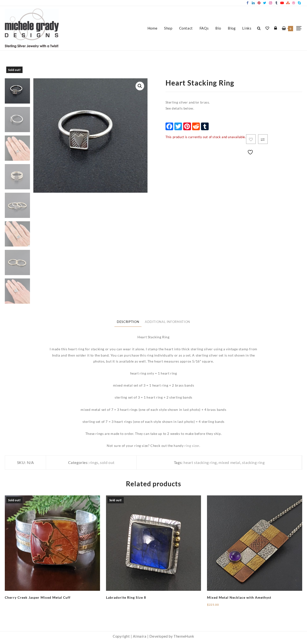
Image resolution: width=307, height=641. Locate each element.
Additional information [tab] (167, 322)
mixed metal (229, 462)
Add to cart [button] (216, 606)
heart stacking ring (200, 462)
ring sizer (191, 446)
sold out (107, 462)
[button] (140, 86)
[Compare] (263, 139)
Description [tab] (128, 322)
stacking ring (253, 462)
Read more (13, 601)
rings (93, 462)
